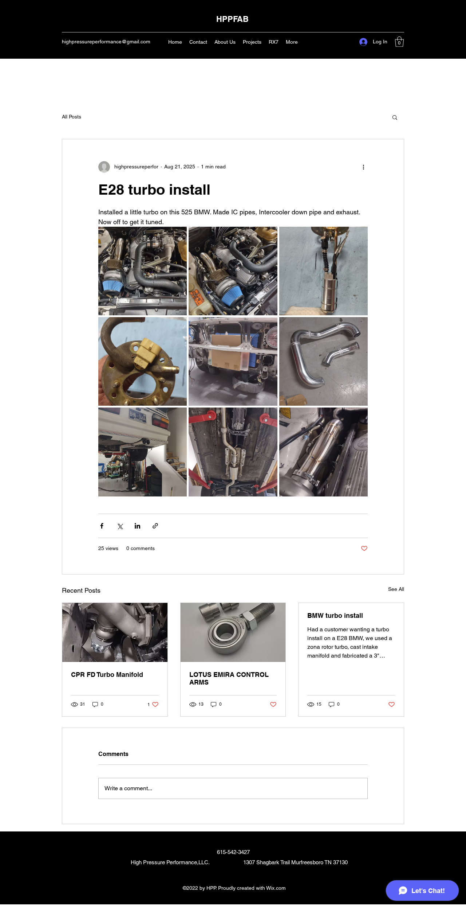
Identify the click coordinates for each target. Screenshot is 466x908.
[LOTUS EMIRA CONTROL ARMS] (233, 632)
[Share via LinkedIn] (137, 525)
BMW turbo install (335, 615)
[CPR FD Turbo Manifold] (114, 632)
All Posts (71, 117)
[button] (399, 41)
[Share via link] (155, 525)
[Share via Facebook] (101, 525)
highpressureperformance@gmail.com (106, 41)
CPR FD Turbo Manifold (107, 674)
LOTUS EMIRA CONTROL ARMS (229, 678)
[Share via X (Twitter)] (119, 525)
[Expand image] (142, 271)
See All (396, 589)
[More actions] (363, 167)
